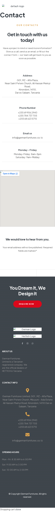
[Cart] (45, 273)
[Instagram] (27, 343)
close (18, 509)
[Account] (27, 273)
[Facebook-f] (22, 343)
